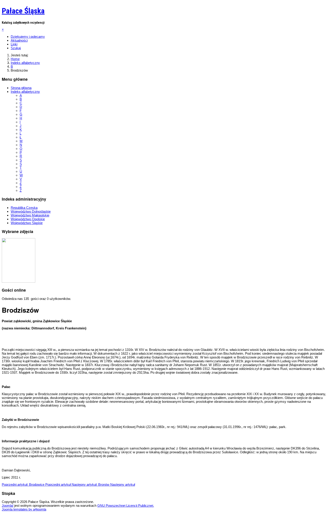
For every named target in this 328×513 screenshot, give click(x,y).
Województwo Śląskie (27, 223)
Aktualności (19, 40)
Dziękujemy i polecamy (28, 36)
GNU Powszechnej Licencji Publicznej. (125, 505)
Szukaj (16, 48)
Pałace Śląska (23, 10)
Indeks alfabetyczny (25, 91)
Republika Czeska (24, 208)
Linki (14, 44)
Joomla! (7, 505)
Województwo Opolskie (28, 219)
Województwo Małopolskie (30, 215)
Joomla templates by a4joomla (24, 509)
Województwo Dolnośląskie (31, 211)
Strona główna (21, 88)
